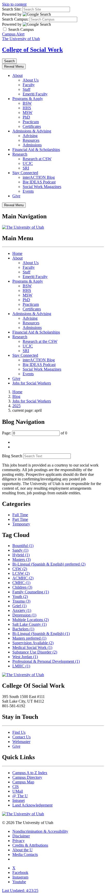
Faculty (29, 85)
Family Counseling (30, 592)
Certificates (32, 126)
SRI (26, 168)
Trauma (21, 601)
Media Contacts (25, 854)
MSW (27, 112)
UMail (17, 791)
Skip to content (14, 4)
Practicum (31, 122)
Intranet (18, 800)
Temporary (21, 524)
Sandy (20, 550)
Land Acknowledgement (32, 805)
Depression (24, 615)
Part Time (20, 519)
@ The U (20, 796)
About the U (22, 850)
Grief (19, 606)
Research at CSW (37, 159)
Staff (26, 89)
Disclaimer (21, 836)
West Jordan (25, 657)
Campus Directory (27, 777)
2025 (16, 406)
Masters (21, 559)
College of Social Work (32, 49)
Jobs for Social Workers (31, 383)
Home (17, 253)
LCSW (21, 573)
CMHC (21, 582)
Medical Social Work (32, 647)
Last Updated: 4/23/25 (20, 890)
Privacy (18, 840)
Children (22, 587)
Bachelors (23, 629)
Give (16, 196)
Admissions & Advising (31, 131)
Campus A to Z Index (29, 773)
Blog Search (12, 456)
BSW (27, 103)
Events (28, 191)
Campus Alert (13, 34)
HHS (27, 108)
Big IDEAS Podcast (39, 182)
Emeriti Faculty (35, 94)
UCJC (28, 163)
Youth (20, 596)
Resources (31, 140)
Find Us (18, 732)
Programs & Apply (27, 98)
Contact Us (21, 737)
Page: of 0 (34, 433)
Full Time (20, 515)
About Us (31, 80)
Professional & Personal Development (46, 661)
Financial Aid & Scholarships (36, 149)
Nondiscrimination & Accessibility (40, 831)
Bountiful (22, 545)
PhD (26, 117)
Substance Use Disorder (34, 652)
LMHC (21, 666)
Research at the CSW (40, 341)
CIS (15, 786)
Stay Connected (25, 173)
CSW (19, 569)
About (17, 75)
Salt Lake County (29, 624)
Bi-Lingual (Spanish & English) (41, 633)
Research (19, 154)
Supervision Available (33, 643)
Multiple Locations (30, 619)
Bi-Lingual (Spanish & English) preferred (48, 564)
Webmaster (21, 741)
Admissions (32, 145)
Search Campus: (15, 19)
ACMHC (22, 578)
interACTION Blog (39, 177)
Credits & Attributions (30, 845)
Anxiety (21, 610)
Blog (16, 396)
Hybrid (21, 555)
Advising (30, 135)
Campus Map (23, 782)
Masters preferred (29, 638)
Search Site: (11, 9)
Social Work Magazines (42, 186)
